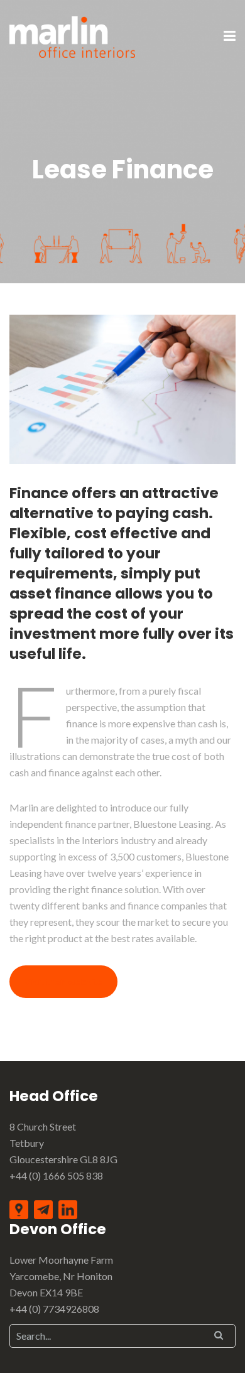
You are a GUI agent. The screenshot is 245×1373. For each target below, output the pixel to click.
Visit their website (63, 981)
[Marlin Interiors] (72, 35)
